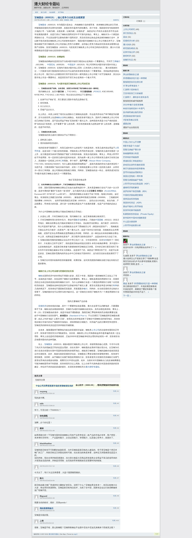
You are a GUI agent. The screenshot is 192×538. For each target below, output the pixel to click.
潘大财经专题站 (47, 4)
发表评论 (116, 20)
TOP (156, 534)
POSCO (97, 91)
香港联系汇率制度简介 (133, 161)
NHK (105, 240)
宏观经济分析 (129, 41)
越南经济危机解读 (131, 187)
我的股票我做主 (47, 508)
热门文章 (44, 12)
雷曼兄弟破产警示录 (132, 149)
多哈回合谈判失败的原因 (134, 165)
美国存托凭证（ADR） (133, 203)
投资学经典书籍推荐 (132, 210)
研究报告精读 (129, 48)
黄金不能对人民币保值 (133, 206)
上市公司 (95, 330)
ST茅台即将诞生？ (131, 86)
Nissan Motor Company (100, 161)
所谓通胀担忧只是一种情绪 (135, 78)
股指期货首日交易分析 (133, 82)
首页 (36, 12)
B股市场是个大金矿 (131, 146)
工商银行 (116, 61)
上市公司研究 (54, 20)
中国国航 (99, 220)
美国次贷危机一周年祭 (133, 176)
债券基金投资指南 (131, 199)
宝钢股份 (66, 20)
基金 (125, 37)
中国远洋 (71, 64)
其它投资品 (128, 33)
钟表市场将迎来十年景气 (134, 108)
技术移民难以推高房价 (133, 112)
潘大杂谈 (127, 44)
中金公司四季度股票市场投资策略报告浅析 (54, 386)
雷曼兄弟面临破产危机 (133, 180)
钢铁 (71, 20)
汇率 (62, 161)
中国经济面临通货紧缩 (133, 195)
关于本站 (61, 12)
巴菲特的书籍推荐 (131, 157)
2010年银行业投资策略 (133, 105)
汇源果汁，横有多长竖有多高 (136, 97)
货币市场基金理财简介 (133, 172)
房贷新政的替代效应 (132, 116)
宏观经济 (42, 306)
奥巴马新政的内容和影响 (134, 168)
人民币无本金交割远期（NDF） (137, 184)
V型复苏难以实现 (130, 120)
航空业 (79, 220)
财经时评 (127, 56)
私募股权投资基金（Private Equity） (139, 214)
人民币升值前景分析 (132, 225)
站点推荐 (52, 12)
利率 (115, 285)
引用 (114, 391)
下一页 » (127, 296)
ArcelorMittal (110, 191)
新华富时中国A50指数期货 (134, 218)
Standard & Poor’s (78, 315)
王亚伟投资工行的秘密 (133, 93)
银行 (86, 289)
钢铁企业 (60, 117)
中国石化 (51, 64)
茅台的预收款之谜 (131, 74)
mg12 (75, 534)
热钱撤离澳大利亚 (131, 153)
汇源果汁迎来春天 (131, 89)
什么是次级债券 (130, 221)
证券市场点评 (129, 52)
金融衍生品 (128, 60)
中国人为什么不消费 (132, 142)
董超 (125, 283)
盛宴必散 (127, 124)
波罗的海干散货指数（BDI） (135, 191)
